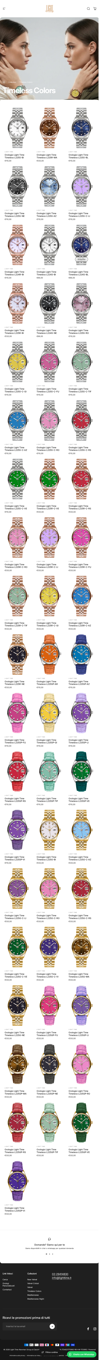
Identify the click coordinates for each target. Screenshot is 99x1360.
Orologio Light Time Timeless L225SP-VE (79, 799)
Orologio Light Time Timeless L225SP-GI (47, 741)
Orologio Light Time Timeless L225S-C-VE (16, 507)
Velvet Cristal (33, 1283)
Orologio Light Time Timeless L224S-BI (46, 273)
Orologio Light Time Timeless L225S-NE (15, 214)
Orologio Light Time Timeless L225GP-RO (79, 1092)
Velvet (30, 1287)
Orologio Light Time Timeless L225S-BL (78, 156)
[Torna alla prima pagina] (4, 82)
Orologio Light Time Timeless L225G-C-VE (16, 975)
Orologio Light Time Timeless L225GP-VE (79, 1151)
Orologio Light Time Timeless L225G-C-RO (48, 916)
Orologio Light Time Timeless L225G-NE (15, 1033)
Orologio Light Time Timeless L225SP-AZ (79, 682)
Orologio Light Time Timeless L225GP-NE (47, 1092)
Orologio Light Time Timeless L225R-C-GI (47, 624)
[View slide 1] (46, 1254)
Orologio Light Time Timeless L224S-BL (78, 273)
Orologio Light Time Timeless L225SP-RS (15, 799)
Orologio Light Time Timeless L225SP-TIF (47, 799)
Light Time (9, 152)
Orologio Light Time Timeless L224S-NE (47, 331)
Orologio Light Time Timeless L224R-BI (14, 273)
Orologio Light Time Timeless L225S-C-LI (79, 214)
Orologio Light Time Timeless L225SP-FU (15, 741)
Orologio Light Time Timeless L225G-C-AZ (80, 858)
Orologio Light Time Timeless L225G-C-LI (15, 916)
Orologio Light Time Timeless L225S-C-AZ (16, 448)
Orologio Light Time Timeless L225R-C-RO (16, 565)
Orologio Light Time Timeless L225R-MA (47, 156)
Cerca (5, 1279)
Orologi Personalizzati (9, 1284)
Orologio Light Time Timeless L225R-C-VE (48, 507)
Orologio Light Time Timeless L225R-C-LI (47, 565)
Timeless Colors (34, 1291)
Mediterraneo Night (35, 1299)
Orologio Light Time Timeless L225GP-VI (15, 1209)
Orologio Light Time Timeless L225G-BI (46, 858)
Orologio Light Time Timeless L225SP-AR (47, 682)
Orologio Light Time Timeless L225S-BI (14, 156)
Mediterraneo (33, 1295)
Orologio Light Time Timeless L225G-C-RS (80, 916)
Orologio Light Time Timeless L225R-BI (14, 331)
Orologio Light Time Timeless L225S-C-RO (48, 448)
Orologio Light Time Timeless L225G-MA (79, 975)
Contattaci (7, 1289)
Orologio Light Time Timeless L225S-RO (79, 331)
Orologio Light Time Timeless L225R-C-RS (80, 507)
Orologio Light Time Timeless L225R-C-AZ (80, 624)
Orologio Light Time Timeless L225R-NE (15, 682)
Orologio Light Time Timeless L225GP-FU (47, 1033)
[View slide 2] (49, 1254)
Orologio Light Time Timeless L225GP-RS (15, 1151)
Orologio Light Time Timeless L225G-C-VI (47, 975)
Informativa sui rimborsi (34, 1355)
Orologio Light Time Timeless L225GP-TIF (47, 1151)
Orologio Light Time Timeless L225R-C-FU (80, 565)
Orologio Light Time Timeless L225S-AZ (46, 214)
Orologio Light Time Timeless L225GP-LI (79, 1033)
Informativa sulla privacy (17, 1355)
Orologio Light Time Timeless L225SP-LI (79, 741)
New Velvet (32, 1279)
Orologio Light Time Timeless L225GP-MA (16, 1092)
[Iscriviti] (52, 1326)
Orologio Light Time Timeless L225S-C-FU (48, 390)
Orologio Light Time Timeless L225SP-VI (15, 858)
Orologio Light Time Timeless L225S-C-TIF (80, 390)
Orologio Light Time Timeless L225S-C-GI (15, 390)
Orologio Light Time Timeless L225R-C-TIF (16, 624)
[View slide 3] (52, 1254)
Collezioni (12, 82)
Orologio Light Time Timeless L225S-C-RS (80, 448)
